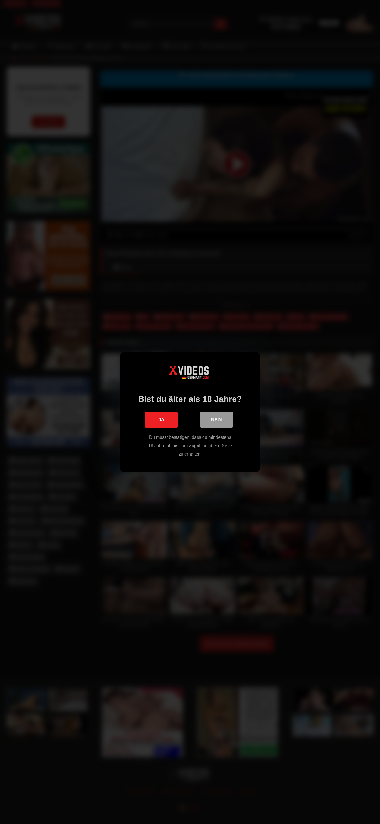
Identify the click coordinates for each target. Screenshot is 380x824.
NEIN (216, 419)
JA (161, 419)
